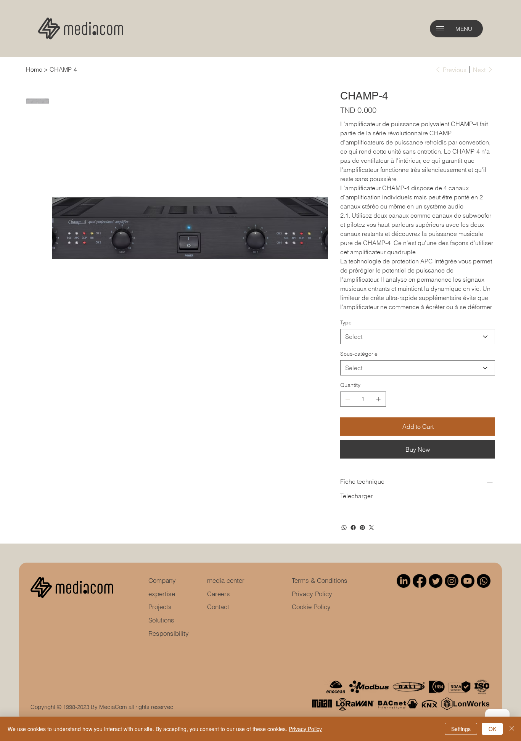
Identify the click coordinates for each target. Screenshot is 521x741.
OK (492, 729)
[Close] (511, 729)
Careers (218, 594)
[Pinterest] (362, 527)
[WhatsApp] (344, 527)
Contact (218, 607)
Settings (461, 729)
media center (225, 580)
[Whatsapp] (483, 581)
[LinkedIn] (403, 581)
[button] (440, 29)
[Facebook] (353, 527)
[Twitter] (371, 527)
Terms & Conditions (319, 580)
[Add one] (378, 399)
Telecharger (356, 496)
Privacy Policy (312, 594)
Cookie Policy (311, 607)
